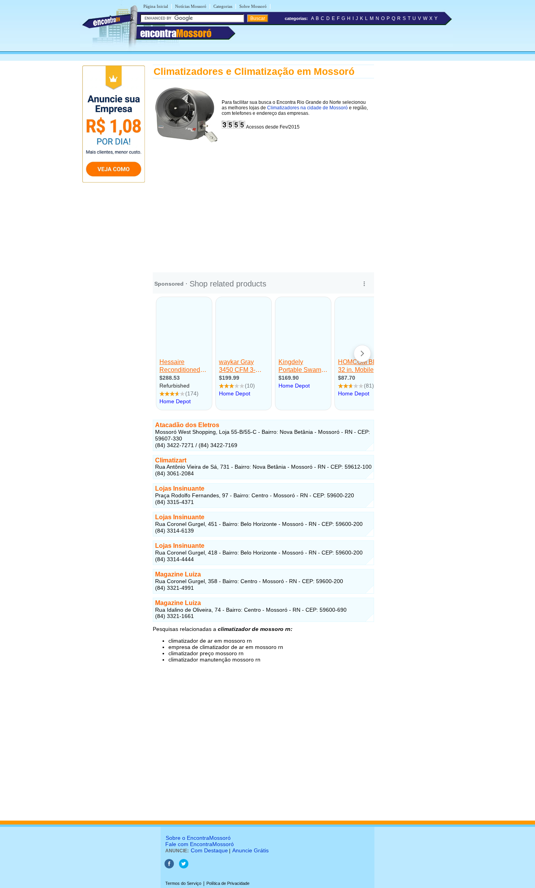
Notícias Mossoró (190, 6)
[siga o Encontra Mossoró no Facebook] (169, 867)
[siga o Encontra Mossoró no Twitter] (183, 867)
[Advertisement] (263, 205)
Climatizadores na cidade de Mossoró (307, 108)
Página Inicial (155, 6)
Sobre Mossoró (253, 6)
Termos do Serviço (183, 883)
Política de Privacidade (227, 883)
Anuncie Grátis (250, 850)
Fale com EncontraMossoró (199, 844)
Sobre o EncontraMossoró (198, 838)
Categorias (222, 6)
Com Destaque (209, 850)
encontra (175, 33)
